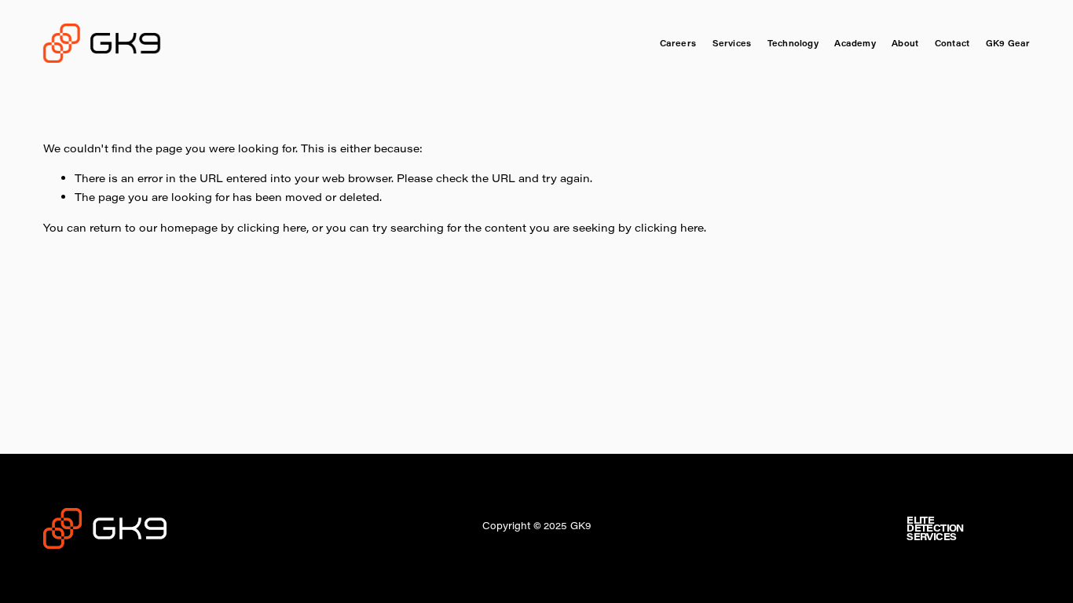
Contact (952, 43)
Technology (792, 43)
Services (732, 43)
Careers (678, 43)
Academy (854, 43)
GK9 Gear (1008, 43)
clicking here (271, 227)
